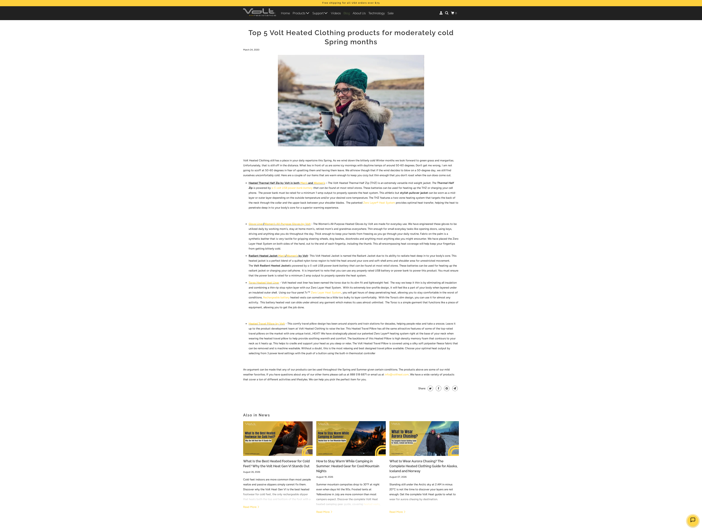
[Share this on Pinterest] (446, 388)
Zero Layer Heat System (326, 292)
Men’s (303, 183)
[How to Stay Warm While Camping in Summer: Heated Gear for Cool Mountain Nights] (351, 438)
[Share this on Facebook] (438, 388)
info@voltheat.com (397, 374)
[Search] (447, 13)
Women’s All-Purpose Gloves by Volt (287, 224)
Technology (376, 13)
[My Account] (441, 13)
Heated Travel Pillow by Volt (267, 323)
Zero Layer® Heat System (379, 202)
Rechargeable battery (276, 297)
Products (299, 13)
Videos (336, 13)
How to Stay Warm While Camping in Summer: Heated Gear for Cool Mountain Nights (347, 466)
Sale (391, 13)
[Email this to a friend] (454, 388)
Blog (347, 13)
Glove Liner (256, 224)
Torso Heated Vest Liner (264, 282)
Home (285, 13)
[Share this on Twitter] (430, 388)
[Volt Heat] (259, 13)
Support (318, 13)
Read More (250, 507)
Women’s (319, 183)
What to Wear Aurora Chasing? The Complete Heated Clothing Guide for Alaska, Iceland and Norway (423, 466)
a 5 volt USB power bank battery (292, 188)
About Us (359, 13)
